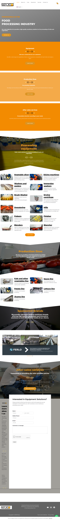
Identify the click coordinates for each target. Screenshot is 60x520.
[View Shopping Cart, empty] (57, 5)
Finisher (47, 216)
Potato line (19, 289)
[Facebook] (54, 507)
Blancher (48, 225)
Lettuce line (49, 289)
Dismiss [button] (50, 518)
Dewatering (19, 207)
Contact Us (45, 2)
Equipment (33, 2)
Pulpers (17, 216)
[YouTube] (48, 507)
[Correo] (51, 507)
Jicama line (19, 297)
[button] (21, 7)
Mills (46, 207)
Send (14, 442)
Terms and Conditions (42, 514)
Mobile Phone (16, 415)
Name (14, 411)
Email (14, 420)
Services (39, 2)
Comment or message (18, 425)
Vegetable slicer (21, 175)
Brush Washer (20, 195)
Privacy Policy (51, 514)
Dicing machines (51, 175)
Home (18, 2)
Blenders (18, 225)
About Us (23, 2)
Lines (28, 2)
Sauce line (48, 279)
